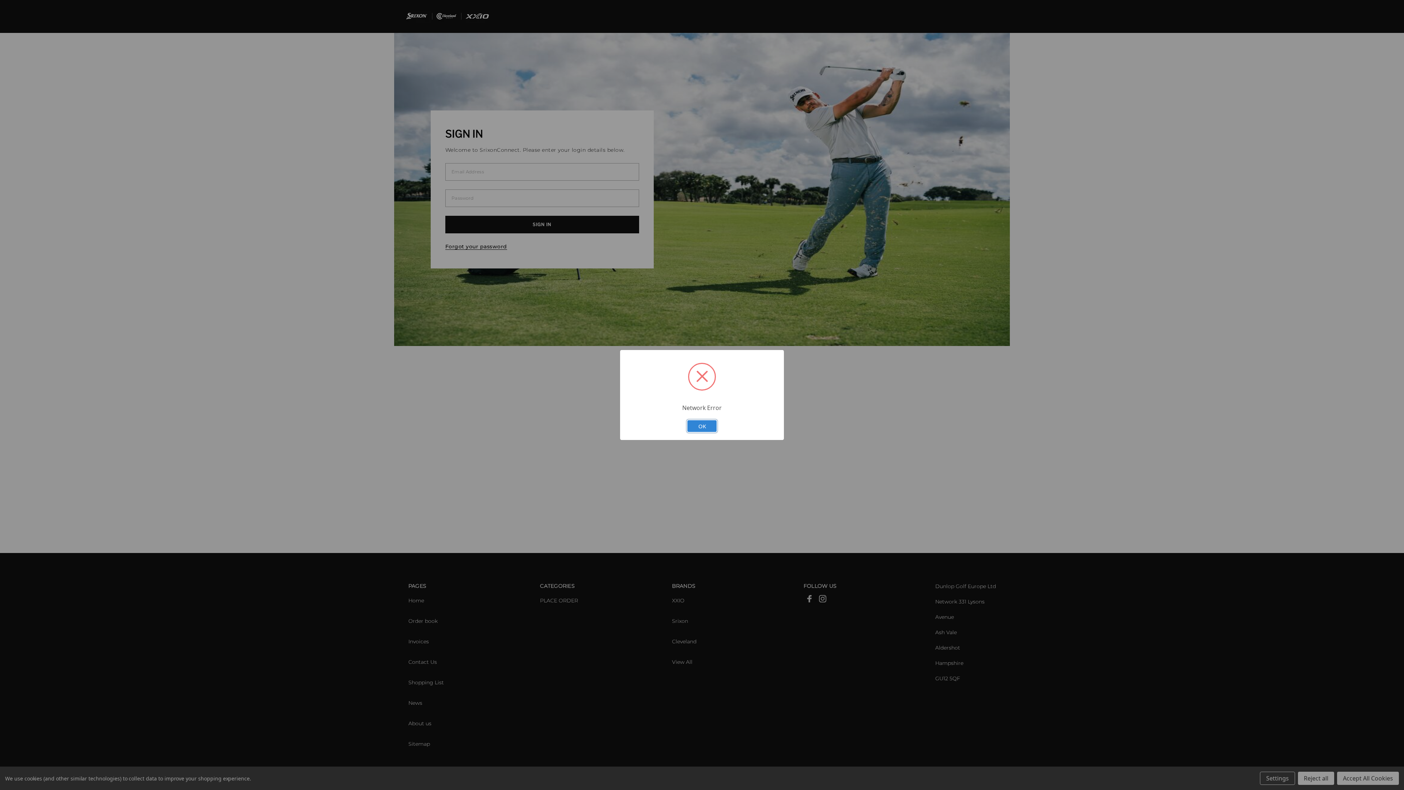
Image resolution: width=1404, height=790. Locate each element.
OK (702, 426)
